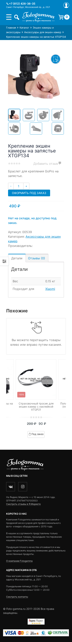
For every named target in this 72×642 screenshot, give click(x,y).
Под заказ (37, 434)
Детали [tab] (16, 258)
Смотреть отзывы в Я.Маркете (23, 504)
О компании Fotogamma (19, 560)
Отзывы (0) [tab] (36, 258)
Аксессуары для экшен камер (42, 32)
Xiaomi (50, 289)
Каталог (24, 27)
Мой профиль (66, 5)
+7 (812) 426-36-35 (22, 3)
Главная (11, 27)
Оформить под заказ (29, 193)
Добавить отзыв (45, 163)
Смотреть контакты (17, 596)
